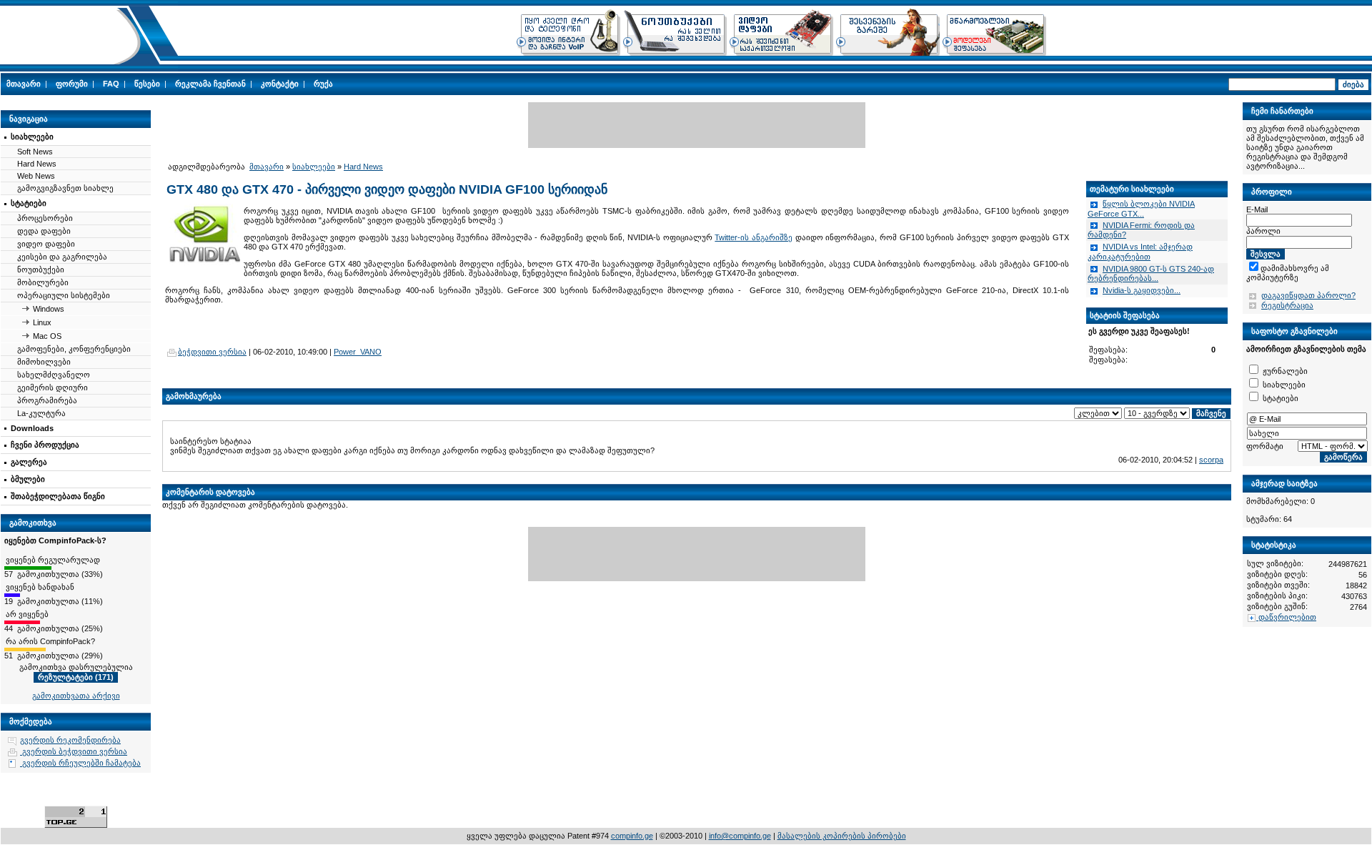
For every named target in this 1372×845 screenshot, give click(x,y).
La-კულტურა (41, 413)
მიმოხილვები (44, 361)
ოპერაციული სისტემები (63, 295)
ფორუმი (72, 83)
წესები (147, 83)
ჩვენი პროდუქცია (45, 444)
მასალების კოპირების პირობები (841, 835)
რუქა (323, 83)
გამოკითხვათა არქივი (76, 695)
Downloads (32, 428)
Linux (42, 322)
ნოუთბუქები (40, 269)
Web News (36, 176)
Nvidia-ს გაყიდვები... (1141, 290)
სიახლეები (32, 136)
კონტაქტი (280, 83)
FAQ (111, 83)
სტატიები (28, 203)
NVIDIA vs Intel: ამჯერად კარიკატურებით (1140, 251)
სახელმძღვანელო (53, 374)
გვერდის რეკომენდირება (70, 740)
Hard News (36, 163)
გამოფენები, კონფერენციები (74, 349)
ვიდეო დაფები (46, 243)
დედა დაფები (44, 231)
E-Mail (1257, 209)
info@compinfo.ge (740, 835)
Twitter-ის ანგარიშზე (753, 237)
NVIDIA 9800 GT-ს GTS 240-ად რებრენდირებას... (1151, 274)
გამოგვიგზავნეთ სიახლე (65, 188)
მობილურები (43, 282)
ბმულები (28, 479)
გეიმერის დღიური (52, 387)
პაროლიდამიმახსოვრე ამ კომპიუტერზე (1301, 268)
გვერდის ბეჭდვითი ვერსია (73, 751)
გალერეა (29, 462)
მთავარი (23, 83)
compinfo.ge (632, 835)
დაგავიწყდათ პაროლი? (1308, 295)
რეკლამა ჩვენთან (210, 83)
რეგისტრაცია (1287, 305)
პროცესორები (45, 218)
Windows (48, 309)
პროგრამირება (47, 400)
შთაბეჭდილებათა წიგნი (58, 496)
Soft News (35, 151)
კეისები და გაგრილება (62, 256)
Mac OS (47, 336)
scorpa (1211, 459)
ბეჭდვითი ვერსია (212, 351)
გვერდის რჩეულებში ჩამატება (80, 762)
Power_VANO (358, 351)
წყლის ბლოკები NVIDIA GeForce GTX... (1141, 208)
